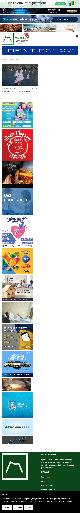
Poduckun (5, 59)
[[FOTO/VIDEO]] (20, 75)
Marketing (45, 481)
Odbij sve (18, 507)
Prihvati (28, 507)
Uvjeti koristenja (47, 485)
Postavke (7, 507)
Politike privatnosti (48, 490)
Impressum (45, 477)
